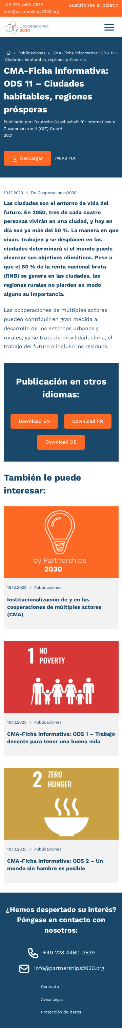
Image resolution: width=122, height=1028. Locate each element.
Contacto (50, 986)
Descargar (31, 158)
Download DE (61, 442)
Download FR (87, 421)
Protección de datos (61, 1011)
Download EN (34, 421)
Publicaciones (31, 52)
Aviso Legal (52, 999)
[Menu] (109, 27)
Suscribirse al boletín (94, 5)
